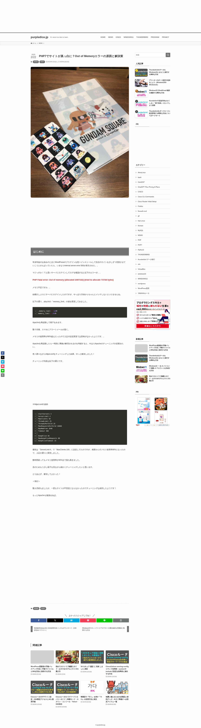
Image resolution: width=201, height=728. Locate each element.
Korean (140, 226)
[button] (39, 620)
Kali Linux (141, 221)
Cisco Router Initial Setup (147, 201)
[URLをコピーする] (121, 620)
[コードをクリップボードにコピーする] (124, 312)
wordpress (142, 284)
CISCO (140, 192)
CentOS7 (141, 182)
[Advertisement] (100, 16)
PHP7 (42, 61)
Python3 (141, 250)
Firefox (140, 206)
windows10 (142, 274)
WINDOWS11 (143, 279)
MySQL (140, 230)
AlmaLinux (142, 172)
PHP (139, 240)
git (139, 216)
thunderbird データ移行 (146, 259)
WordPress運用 (143, 288)
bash (139, 177)
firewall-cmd (142, 211)
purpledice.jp (39, 37)
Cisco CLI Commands (146, 197)
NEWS (36, 61)
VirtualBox (141, 269)
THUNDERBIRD (144, 254)
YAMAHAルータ (143, 293)
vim (139, 264)
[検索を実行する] (168, 55)
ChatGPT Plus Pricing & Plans (149, 187)
